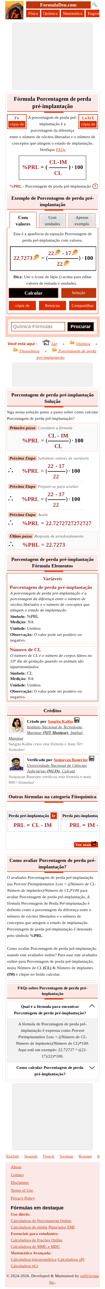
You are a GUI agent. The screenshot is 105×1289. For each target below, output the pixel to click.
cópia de (17, 124)
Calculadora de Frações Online (36, 1240)
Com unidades (52, 220)
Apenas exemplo (82, 220)
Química (50, 13)
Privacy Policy (23, 1198)
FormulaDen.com (58, 5)
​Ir (53, 816)
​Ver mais (83, 845)
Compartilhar (83, 305)
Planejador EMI (61, 1227)
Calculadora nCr (24, 1266)
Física (33, 13)
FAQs (60, 150)
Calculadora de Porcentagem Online (41, 1221)
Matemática (72, 13)
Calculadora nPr (71, 1259)
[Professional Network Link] (76, 721)
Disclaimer (20, 1182)
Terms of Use (22, 1190)
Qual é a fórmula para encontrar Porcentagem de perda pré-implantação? (50, 1009)
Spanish (30, 1156)
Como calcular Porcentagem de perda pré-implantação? (49, 1070)
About (16, 1167)
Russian (85, 1156)
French (48, 1156)
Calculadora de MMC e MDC (35, 1246)
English (12, 1156)
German (66, 1156)
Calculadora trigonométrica (34, 1259)
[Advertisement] (52, 56)
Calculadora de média (29, 1227)
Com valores (23, 221)
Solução (78, 293)
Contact (17, 1175)
